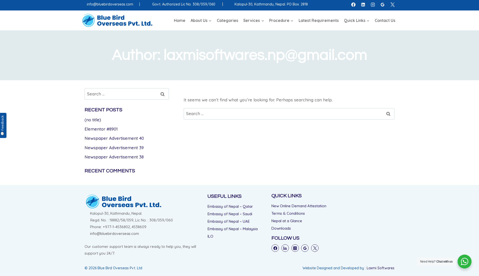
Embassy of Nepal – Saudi (230, 213)
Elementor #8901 (101, 129)
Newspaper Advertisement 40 (114, 138)
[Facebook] (353, 4)
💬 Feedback (2, 125)
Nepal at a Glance (286, 220)
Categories (227, 20)
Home (179, 20)
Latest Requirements (319, 20)
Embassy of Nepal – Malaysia (233, 228)
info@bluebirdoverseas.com (110, 4)
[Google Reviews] (382, 4)
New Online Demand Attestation (298, 206)
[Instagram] (373, 4)
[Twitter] (315, 248)
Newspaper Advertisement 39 (114, 147)
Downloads (281, 228)
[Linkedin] (363, 4)
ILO (210, 236)
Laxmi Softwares (380, 268)
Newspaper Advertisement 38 (114, 156)
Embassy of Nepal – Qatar (230, 206)
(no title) (93, 119)
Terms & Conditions (288, 213)
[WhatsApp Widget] (465, 262)
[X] (392, 4)
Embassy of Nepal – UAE (229, 221)
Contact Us (385, 20)
